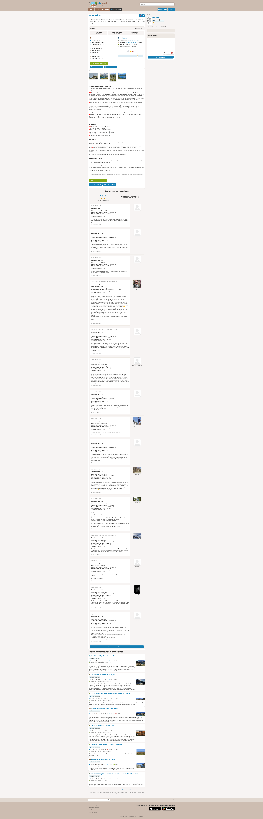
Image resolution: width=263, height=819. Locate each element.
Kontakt (90, 809)
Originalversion (166, 30)
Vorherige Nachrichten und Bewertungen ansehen (117, 646)
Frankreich (124, 37)
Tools (91, 9)
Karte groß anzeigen (160, 57)
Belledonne (132, 40)
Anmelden (171, 9)
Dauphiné (138, 40)
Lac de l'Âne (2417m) (110, 134)
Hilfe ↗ (107, 9)
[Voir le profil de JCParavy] (149, 21)
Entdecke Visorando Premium (130, 56)
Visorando (90, 12)
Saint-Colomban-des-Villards (131, 42)
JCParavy (155, 17)
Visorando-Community (94, 812)
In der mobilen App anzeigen (100, 63)
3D (171, 53)
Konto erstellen (162, 9)
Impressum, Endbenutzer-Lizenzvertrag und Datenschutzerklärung (99, 806)
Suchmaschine (125, 789)
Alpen (128, 40)
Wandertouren (99, 9)
